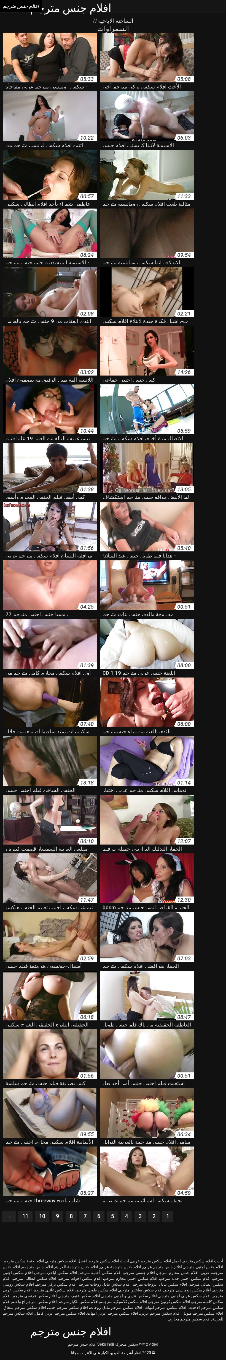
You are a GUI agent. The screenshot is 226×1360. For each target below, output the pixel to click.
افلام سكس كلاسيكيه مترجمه (123, 1301)
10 (42, 1216)
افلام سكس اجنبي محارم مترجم (130, 1278)
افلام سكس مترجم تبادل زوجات (116, 1307)
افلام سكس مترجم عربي (160, 1313)
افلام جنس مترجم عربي (162, 1267)
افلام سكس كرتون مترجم (169, 1301)
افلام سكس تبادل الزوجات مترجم (160, 1284)
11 (25, 1216)
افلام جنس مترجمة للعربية (76, 1267)
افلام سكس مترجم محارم (190, 1319)
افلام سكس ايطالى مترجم (34, 1278)
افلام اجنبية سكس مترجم (24, 1261)
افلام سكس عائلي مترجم (54, 1290)
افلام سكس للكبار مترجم (78, 1301)
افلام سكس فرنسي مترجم (35, 1296)
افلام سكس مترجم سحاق (25, 1307)
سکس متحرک (126, 1344)
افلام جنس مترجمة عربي (120, 1267)
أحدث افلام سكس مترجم (203, 1261)
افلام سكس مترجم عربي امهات (112, 1313)
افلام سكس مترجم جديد (68, 1307)
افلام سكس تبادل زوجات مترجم (105, 1284)
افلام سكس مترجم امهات (165, 1307)
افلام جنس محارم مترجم (177, 1272)
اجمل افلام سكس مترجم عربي (156, 1261)
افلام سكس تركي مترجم (56, 1284)
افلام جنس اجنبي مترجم (203, 1267)
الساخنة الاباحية (115, 20)
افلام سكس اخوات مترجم (80, 1278)
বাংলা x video (148, 1344)
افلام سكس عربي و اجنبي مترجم (129, 1296)
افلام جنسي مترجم (139, 1272)
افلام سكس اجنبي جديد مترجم (185, 1278)
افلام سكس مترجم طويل (202, 1313)
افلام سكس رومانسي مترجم (187, 1290)
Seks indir (105, 1344)
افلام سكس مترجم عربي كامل (60, 1313)
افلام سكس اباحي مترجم (56, 1272)
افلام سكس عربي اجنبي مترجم (185, 1296)
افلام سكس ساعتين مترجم (141, 1290)
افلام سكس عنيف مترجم (79, 1296)
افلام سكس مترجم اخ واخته (34, 1301)
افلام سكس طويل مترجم (96, 1290)
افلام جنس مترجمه (37, 1267)
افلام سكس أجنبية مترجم (100, 1272)
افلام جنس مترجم (82, 1344)
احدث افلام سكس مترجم (108, 1261)
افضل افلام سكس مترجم (66, 1261)
